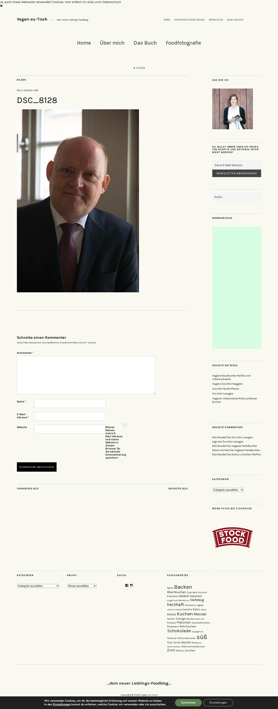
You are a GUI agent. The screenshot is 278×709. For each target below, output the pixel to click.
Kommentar (25, 352)
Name (21, 401)
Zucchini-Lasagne (222, 393)
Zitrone (180, 650)
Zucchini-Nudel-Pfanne (225, 388)
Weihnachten (174, 646)
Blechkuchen (176, 592)
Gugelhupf (172, 600)
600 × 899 (33, 90)
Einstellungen (61, 704)
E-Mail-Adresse (23, 416)
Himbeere (190, 605)
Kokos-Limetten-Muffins (246, 454)
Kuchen (185, 614)
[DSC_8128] (78, 291)
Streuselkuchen (187, 638)
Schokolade (179, 630)
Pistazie (171, 622)
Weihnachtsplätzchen (193, 646)
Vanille (186, 642)
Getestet (196, 596)
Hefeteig (197, 600)
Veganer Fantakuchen (244, 445)
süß (202, 636)
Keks (196, 609)
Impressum (216, 20)
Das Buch (145, 43)
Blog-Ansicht (235, 20)
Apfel (170, 587)
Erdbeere (172, 596)
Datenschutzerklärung (189, 20)
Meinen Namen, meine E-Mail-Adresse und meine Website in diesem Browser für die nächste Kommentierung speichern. (114, 442)
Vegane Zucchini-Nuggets (227, 383)
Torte (176, 642)
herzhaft (175, 604)
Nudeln (171, 618)
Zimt (171, 650)
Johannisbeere (174, 609)
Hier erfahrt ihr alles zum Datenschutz (93, 2)
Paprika (190, 619)
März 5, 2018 (22, 90)
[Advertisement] (237, 288)
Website (22, 427)
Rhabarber (173, 626)
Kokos (171, 614)
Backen (183, 587)
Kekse (203, 609)
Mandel (200, 614)
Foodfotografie (183, 43)
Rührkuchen (187, 626)
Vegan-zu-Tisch (32, 19)
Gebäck (183, 596)
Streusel (172, 638)
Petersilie (199, 619)
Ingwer (200, 605)
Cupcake (192, 592)
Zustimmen (188, 703)
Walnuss (197, 642)
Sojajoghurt (197, 631)
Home (167, 20)
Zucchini (190, 650)
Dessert (202, 592)
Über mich (112, 43)
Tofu (170, 642)
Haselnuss (183, 600)
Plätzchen (184, 622)
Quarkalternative (201, 622)
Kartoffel (187, 609)
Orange (180, 618)
